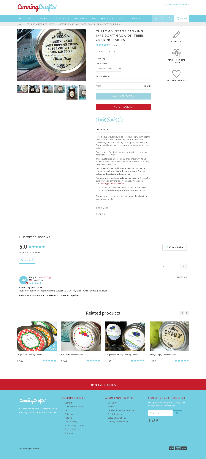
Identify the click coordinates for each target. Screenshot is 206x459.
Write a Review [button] (176, 247)
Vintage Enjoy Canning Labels (163, 354)
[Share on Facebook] (98, 119)
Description (102, 129)
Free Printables (115, 414)
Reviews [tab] (25, 260)
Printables (107, 18)
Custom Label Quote (74, 406)
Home (20, 18)
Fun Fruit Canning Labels (72, 354)
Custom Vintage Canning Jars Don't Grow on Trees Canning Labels (91, 24)
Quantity (100, 58)
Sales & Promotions (117, 417)
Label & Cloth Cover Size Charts (122, 410)
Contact (135, 18)
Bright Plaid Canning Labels (29, 354)
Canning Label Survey (118, 421)
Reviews (112, 406)
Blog (121, 18)
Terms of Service (72, 429)
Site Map (69, 433)
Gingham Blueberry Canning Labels (121, 354)
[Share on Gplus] (114, 119)
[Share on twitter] (103, 119)
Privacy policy (71, 421)
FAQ (94, 18)
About (31, 18)
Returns (68, 417)
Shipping (100, 214)
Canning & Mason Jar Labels (40, 24)
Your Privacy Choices (74, 425)
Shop (43, 18)
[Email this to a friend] (120, 119)
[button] (123, 107)
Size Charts (80, 18)
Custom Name (103, 76)
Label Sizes (101, 63)
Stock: (99, 52)
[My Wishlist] (163, 18)
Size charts (102, 208)
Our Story (112, 402)
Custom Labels (61, 18)
